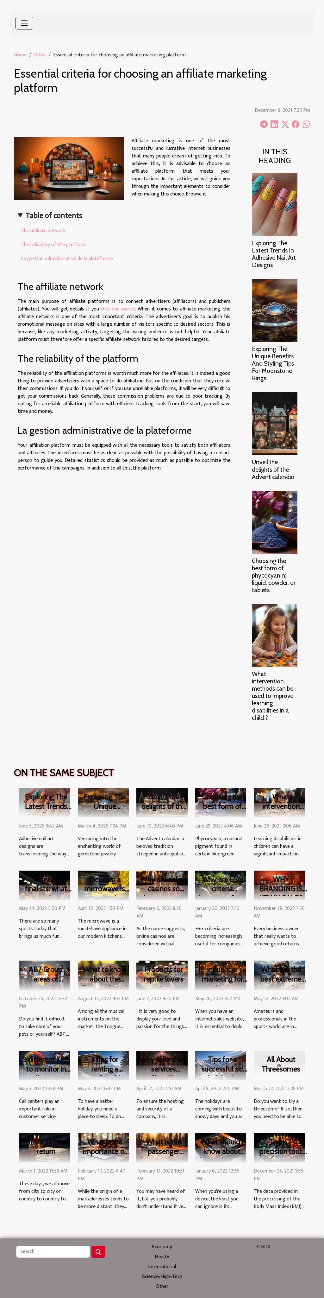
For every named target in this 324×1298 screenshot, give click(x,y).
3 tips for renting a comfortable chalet (104, 1073)
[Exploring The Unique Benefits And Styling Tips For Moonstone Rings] (274, 310)
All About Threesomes (281, 1064)
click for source (118, 309)
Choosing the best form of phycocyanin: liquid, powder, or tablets (274, 575)
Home (20, 55)
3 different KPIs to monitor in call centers (46, 1069)
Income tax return (46, 1146)
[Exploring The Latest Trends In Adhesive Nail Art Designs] (274, 204)
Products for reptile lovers (164, 974)
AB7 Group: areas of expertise (46, 979)
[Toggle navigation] (24, 23)
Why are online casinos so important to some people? (163, 893)
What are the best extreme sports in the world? (281, 983)
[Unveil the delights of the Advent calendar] (274, 423)
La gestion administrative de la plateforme (67, 258)
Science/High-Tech (162, 1276)
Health (162, 1257)
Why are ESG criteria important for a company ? (222, 893)
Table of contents (54, 215)
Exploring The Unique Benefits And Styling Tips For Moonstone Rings (273, 363)
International (162, 1266)
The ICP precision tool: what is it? (280, 1151)
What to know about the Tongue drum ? (105, 979)
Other (40, 55)
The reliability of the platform (53, 244)
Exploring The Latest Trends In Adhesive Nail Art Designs (274, 254)
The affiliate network (43, 231)
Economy (162, 1247)
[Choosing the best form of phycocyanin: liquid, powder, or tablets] (274, 522)
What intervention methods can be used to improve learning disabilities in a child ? (272, 695)
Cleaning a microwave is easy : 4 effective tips (104, 893)
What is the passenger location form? (163, 1151)
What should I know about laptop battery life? (222, 1156)
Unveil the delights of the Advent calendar (273, 469)
